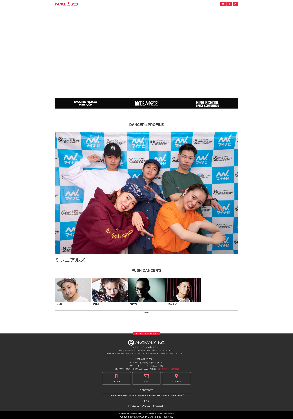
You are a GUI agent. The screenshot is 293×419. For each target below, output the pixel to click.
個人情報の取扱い (134, 413)
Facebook (158, 406)
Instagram (134, 406)
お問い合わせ (168, 413)
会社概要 (122, 413)
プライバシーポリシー (153, 413)
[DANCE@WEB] (66, 4)
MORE (146, 312)
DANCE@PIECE (139, 396)
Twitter (147, 406)
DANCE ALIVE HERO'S (120, 396)
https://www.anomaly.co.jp (168, 369)
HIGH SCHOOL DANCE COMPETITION (165, 396)
